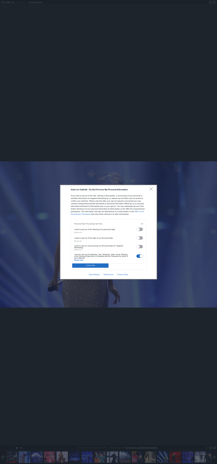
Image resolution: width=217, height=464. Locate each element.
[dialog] (108, 232)
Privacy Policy (122, 274)
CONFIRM (90, 265)
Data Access (108, 274)
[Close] (152, 189)
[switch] (139, 229)
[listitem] (108, 223)
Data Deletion (94, 274)
